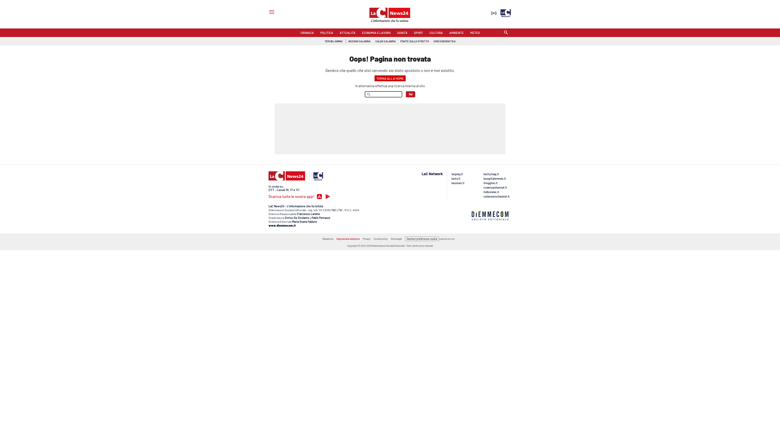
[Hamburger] (271, 12)
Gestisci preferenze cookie (422, 238)
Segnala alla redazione (348, 238)
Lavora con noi (447, 238)
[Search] (506, 32)
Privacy (366, 238)
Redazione (327, 238)
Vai (411, 94)
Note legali (396, 238)
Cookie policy (381, 238)
